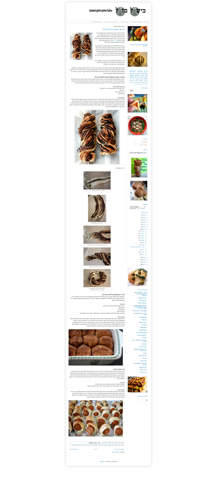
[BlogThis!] (94, 443)
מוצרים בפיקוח (134, 80)
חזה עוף (132, 79)
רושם (145, 77)
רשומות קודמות (74, 449)
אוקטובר (142, 235)
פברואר (142, 252)
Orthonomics (143, 322)
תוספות (137, 75)
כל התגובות (142, 144)
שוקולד (77, 445)
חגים (140, 73)
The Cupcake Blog (141, 332)
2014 (144, 229)
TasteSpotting (143, 330)
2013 (144, 257)
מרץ (143, 249)
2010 (144, 264)
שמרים (73, 445)
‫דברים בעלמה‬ (143, 367)
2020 (144, 222)
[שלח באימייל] (96, 443)
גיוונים (116, 445)
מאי (143, 242)
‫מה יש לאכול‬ (143, 372)
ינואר (142, 254)
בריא (145, 71)
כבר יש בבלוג (113, 40)
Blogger (102, 461)
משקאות (140, 83)
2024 (144, 215)
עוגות (90, 445)
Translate (142, 208)
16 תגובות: (104, 442)
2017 (144, 224)
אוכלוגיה (144, 337)
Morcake (144, 319)
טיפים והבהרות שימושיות (111, 22)
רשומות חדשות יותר (119, 449)
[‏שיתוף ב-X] (93, 443)
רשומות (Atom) (116, 452)
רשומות (143, 141)
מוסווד (137, 79)
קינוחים (84, 445)
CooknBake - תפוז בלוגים (140, 310)
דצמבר (142, 231)
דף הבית (146, 22)
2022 (144, 217)
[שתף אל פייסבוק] (91, 443)
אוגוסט (142, 240)
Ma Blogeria (143, 317)
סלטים (132, 77)
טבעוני (139, 71)
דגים (143, 83)
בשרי (119, 445)
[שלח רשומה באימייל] (99, 442)
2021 (144, 219)
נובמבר (142, 233)
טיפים (113, 445)
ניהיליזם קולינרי (142, 355)
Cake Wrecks (143, 300)
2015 (144, 226)
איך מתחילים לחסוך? (96, 22)
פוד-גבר (144, 358)
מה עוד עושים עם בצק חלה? (113, 29)
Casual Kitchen (142, 303)
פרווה (87, 445)
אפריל (142, 245)
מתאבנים (95, 445)
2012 (144, 259)
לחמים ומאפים (107, 445)
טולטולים (144, 344)
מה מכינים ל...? (124, 22)
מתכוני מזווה (136, 83)
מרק (146, 82)
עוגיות (145, 79)
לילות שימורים (143, 346)
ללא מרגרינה (100, 445)
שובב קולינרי (143, 360)
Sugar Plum (143, 327)
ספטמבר (141, 238)
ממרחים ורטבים (141, 82)
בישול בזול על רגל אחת (136, 22)
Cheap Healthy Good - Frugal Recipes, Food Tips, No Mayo (140, 307)
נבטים (144, 353)
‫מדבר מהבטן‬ (143, 369)
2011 (144, 262)
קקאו (80, 445)
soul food (144, 325)
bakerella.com (143, 298)
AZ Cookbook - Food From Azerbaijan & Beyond (141, 294)
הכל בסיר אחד (139, 77)
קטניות (141, 79)
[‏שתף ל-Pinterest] (90, 443)
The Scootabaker (142, 335)
